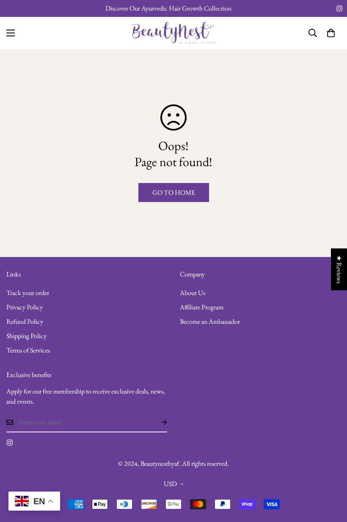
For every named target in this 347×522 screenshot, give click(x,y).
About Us (192, 292)
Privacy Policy (24, 307)
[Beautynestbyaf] (173, 33)
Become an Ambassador (210, 321)
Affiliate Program (201, 307)
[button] (331, 33)
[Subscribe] (157, 422)
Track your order (27, 292)
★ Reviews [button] (339, 269)
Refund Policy (24, 321)
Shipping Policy (26, 335)
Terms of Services (28, 350)
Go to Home (173, 192)
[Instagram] (339, 8)
